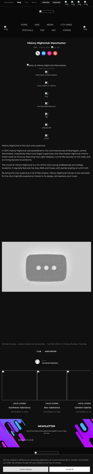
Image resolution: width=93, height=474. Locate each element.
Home (24, 25)
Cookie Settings (26, 469)
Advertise (45, 2)
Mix (54, 30)
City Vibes (66, 25)
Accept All (69, 469)
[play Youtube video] (46, 267)
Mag (19, 2)
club (39, 351)
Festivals (27, 30)
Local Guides (19, 403)
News (50, 25)
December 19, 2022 (19, 412)
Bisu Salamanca (52, 407)
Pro (26, 2)
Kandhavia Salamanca (19, 407)
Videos (67, 30)
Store (34, 2)
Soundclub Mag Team (50, 363)
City (35, 47)
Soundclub (8, 2)
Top (42, 30)
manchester (50, 351)
